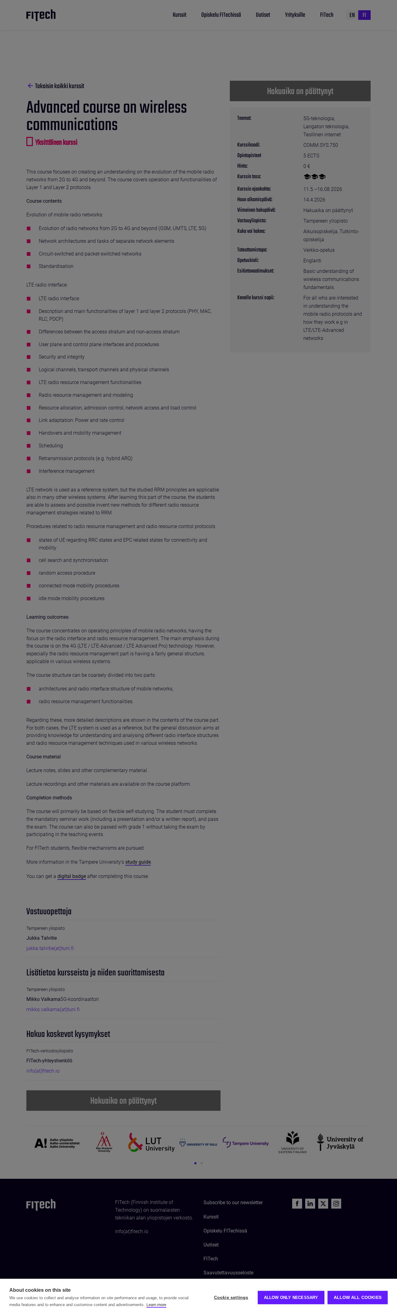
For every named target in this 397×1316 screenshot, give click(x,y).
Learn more (156, 1304)
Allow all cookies (357, 1297)
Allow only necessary (291, 1297)
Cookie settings (231, 1297)
